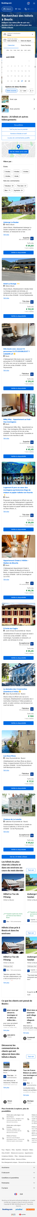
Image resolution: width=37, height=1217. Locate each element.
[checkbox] (29, 61)
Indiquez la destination (13, 33)
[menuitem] (7, 9)
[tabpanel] (18, 71)
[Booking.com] (7, 3)
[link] (7, 171)
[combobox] (19, 35)
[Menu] (34, 3)
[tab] (11, 45)
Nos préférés (18, 125)
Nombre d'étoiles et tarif (18, 133)
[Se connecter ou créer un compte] (28, 3)
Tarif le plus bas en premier (18, 129)
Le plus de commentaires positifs (19, 138)
